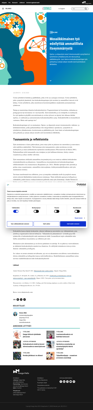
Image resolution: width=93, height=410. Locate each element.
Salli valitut (46, 224)
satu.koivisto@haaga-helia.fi (20, 386)
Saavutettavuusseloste (43, 385)
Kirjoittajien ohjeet (42, 382)
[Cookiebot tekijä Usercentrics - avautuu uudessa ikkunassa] (78, 184)
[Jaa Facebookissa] (18, 299)
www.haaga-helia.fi (18, 394)
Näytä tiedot (78, 218)
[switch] (36, 211)
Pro (9, 2)
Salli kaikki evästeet (73, 224)
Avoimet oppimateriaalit (32, 2)
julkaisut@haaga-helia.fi (19, 392)
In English (62, 9)
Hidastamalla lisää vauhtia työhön (43, 271)
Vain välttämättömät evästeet (20, 224)
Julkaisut (22, 2)
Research (15, 2)
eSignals (4, 2)
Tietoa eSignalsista (42, 380)
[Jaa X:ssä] (21, 299)
